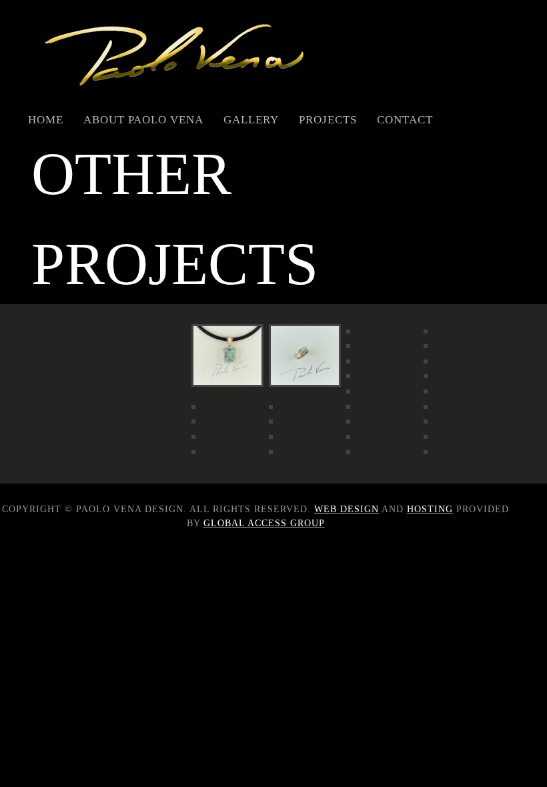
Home (45, 119)
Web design (346, 509)
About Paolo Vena (143, 119)
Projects (328, 119)
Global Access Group (264, 523)
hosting (430, 509)
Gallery (251, 119)
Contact (405, 119)
